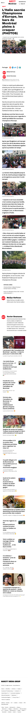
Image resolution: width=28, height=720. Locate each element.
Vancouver (4, 708)
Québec (15, 702)
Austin (14, 712)
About (2, 688)
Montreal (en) (13, 710)
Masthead (14, 695)
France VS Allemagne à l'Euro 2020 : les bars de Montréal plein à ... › (14, 292)
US (11, 702)
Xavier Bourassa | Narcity (8, 50)
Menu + (3, 2)
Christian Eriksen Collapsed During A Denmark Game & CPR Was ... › (12, 288)
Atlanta (9, 712)
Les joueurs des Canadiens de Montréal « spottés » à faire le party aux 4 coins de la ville (13, 352)
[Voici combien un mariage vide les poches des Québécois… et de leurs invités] (21, 541)
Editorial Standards (5, 695)
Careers (19, 688)
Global (20, 702)
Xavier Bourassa (11, 76)
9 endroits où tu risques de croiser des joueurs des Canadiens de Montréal (9, 384)
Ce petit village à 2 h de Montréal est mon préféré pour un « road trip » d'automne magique (10, 463)
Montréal (12, 4)
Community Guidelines (15, 693)
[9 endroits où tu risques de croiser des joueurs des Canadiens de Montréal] (21, 382)
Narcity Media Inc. (16, 685)
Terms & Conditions (5, 699)
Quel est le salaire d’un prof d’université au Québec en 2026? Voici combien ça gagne (9, 482)
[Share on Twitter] (15, 67)
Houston (19, 712)
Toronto (6, 707)
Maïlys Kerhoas (11, 71)
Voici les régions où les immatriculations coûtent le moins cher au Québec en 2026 (9, 525)
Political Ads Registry (6, 697)
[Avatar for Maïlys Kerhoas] (3, 298)
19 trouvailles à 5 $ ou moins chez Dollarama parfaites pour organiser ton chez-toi (10, 444)
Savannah (4, 712)
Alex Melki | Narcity (6, 270)
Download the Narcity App (7, 691)
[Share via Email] (17, 67)
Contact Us (17, 691)
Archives (14, 688)
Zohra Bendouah (16, 246)
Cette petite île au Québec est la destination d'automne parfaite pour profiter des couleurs (14, 511)
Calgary (10, 708)
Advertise (8, 688)
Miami (23, 710)
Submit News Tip (5, 693)
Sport (4, 6)
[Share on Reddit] (10, 67)
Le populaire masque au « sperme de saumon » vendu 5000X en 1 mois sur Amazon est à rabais (13, 590)
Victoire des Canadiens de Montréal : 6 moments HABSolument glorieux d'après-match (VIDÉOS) (9, 403)
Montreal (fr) (12, 707)
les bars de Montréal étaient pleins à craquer (12, 96)
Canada (7, 702)
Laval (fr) (6, 710)
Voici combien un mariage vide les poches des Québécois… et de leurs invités (9, 542)
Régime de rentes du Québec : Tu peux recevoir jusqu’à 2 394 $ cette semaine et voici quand (14, 431)
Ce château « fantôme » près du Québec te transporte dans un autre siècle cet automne (9, 560)
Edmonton (16, 708)
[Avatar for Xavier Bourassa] (3, 317)
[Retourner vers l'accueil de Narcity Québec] (12, 1)
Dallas (19, 710)
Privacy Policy (16, 697)
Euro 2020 (6, 94)
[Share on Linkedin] (12, 67)
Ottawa (18, 707)
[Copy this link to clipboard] (20, 67)
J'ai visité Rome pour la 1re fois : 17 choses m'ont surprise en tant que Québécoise (10, 365)
